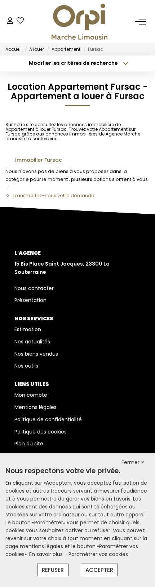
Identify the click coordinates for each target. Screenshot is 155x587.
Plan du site (28, 443)
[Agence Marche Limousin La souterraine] (79, 22)
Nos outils (26, 365)
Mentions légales (35, 407)
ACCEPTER (99, 570)
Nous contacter (34, 288)
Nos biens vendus (36, 353)
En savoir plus (46, 554)
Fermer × (132, 462)
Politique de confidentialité (48, 419)
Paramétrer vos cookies (98, 554)
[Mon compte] (10, 21)
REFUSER (53, 570)
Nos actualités (32, 341)
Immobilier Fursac (38, 160)
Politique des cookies (40, 431)
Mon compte (30, 395)
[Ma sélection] (20, 21)
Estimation (27, 329)
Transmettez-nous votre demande (53, 195)
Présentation (30, 300)
